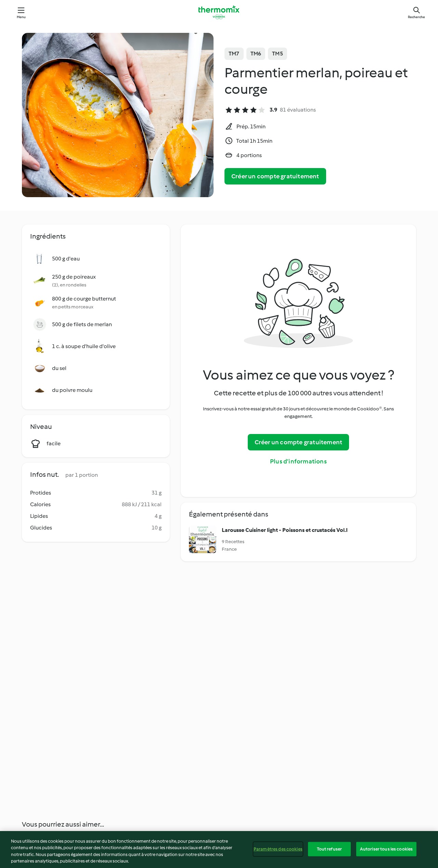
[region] (219, 849)
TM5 (277, 53)
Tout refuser (329, 849)
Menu (21, 17)
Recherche (416, 17)
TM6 (255, 53)
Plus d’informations (298, 461)
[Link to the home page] (219, 12)
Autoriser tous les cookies (386, 849)
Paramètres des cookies (278, 849)
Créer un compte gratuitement (275, 176)
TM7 (234, 53)
